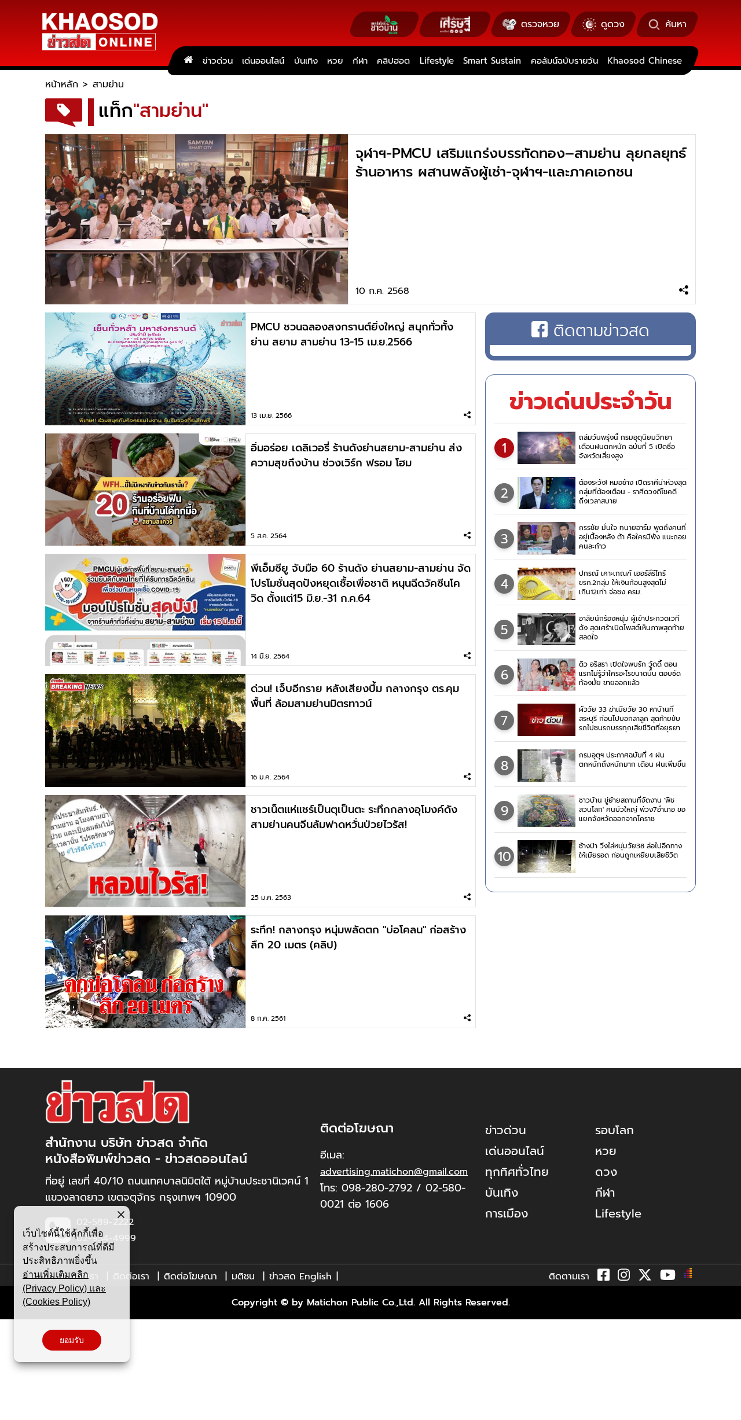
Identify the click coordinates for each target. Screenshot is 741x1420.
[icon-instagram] (624, 1277)
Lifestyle (437, 60)
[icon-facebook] (603, 1277)
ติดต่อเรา (131, 1276)
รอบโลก (614, 1130)
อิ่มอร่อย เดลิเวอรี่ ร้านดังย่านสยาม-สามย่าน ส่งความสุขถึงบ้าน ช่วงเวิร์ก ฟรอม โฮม (356, 455)
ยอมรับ (72, 1340)
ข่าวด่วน (218, 60)
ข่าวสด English (300, 1276)
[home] (188, 60)
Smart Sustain (492, 60)
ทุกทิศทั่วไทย (517, 1171)
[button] (16, 1408)
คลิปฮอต (393, 60)
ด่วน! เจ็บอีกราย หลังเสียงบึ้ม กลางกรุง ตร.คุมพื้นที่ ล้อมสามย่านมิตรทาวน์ (355, 696)
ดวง (606, 1171)
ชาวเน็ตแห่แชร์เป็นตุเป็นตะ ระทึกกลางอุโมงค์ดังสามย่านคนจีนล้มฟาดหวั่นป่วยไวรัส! (354, 817)
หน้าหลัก (61, 84)
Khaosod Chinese (644, 60)
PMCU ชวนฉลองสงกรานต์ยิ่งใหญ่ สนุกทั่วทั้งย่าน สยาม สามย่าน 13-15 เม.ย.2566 (352, 334)
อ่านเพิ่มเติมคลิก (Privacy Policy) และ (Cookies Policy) (64, 1288)
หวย (335, 60)
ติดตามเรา (569, 1276)
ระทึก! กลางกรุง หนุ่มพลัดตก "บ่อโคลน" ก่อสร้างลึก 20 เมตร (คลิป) (358, 937)
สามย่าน (108, 84)
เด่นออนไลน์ (263, 60)
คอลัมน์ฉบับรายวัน (564, 60)
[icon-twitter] (645, 1277)
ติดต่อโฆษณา (190, 1276)
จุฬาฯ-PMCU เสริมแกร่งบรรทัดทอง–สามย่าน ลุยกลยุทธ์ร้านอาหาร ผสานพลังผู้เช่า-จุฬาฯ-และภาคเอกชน (521, 162)
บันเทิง (306, 60)
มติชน (243, 1276)
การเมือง (506, 1213)
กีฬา (360, 60)
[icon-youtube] (668, 1277)
